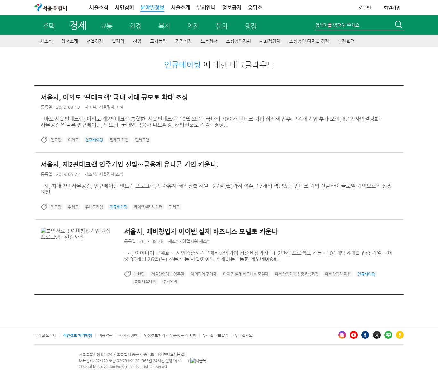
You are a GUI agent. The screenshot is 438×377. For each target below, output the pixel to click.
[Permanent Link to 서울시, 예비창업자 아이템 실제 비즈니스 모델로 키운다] (82, 231)
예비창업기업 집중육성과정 (296, 274)
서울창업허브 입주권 (167, 274)
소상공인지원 (238, 41)
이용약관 (105, 335)
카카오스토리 (400, 335)
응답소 (255, 7)
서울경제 (95, 41)
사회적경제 (270, 41)
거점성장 (183, 41)
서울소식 (98, 7)
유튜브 (354, 335)
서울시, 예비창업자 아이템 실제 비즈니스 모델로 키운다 (201, 231)
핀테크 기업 (119, 140)
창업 (137, 41)
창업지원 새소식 (196, 241)
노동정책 (209, 41)
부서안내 (206, 7)
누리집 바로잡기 (215, 335)
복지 (164, 26)
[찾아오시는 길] (174, 354)
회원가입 (392, 7)
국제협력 (346, 41)
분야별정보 (152, 7)
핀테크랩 (142, 140)
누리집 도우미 (45, 335)
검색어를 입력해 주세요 (337, 25)
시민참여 (124, 7)
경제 (77, 25)
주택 (49, 26)
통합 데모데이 (145, 281)
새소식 (46, 41)
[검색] (399, 25)
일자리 (118, 41)
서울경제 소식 (111, 107)
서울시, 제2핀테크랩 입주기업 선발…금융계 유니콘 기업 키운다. (129, 164)
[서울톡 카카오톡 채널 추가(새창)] (198, 360)
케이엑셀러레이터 (148, 207)
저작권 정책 (128, 335)
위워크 (73, 207)
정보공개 (231, 7)
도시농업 (158, 41)
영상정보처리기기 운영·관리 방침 (170, 335)
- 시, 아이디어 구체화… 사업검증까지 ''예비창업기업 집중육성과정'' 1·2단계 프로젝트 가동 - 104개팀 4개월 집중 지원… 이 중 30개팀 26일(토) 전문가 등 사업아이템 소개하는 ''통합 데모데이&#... (258, 256)
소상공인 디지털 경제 (309, 41)
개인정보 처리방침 (77, 335)
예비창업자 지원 (338, 274)
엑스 (377, 335)
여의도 (73, 140)
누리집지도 (243, 335)
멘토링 (56, 140)
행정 (251, 26)
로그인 (364, 7)
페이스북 (365, 335)
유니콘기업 (94, 207)
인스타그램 (342, 335)
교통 (106, 26)
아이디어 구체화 (203, 274)
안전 (193, 26)
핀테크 (174, 207)
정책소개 (69, 41)
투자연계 (170, 281)
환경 (135, 26)
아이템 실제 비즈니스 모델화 (245, 274)
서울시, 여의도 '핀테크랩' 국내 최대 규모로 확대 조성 (114, 97)
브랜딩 (139, 274)
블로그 (388, 335)
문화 (222, 26)
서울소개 (180, 7)
